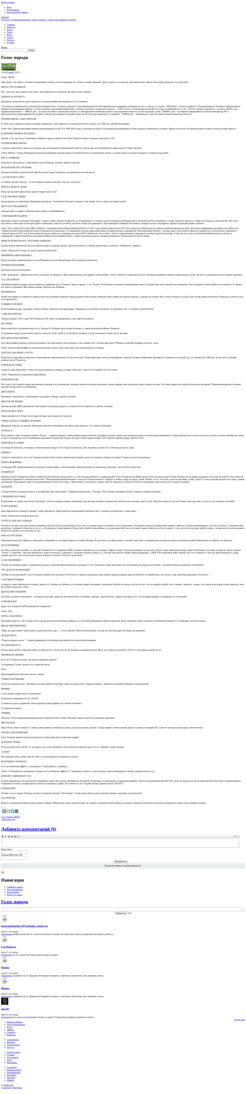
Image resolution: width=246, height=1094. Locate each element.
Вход (9, 7)
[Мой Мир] (16, 811)
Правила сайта (14, 1070)
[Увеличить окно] (238, 835)
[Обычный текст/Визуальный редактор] (235, 836)
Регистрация (13, 10)
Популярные (13, 892)
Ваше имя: (6, 849)
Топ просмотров (15, 889)
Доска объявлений (16, 1024)
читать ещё (239, 1020)
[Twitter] (12, 811)
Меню (4, 47)
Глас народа (12, 1057)
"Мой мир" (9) (8, 819)
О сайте (10, 42)
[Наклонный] (5, 836)
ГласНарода (8, 946)
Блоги (10, 30)
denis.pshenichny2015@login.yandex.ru (24, 926)
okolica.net (8, 1085)
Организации (13, 1045)
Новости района (15, 1022)
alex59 (5, 1009)
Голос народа (14, 901)
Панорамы (12, 1062)
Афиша (10, 1030)
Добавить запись (15, 887)
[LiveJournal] (20, 811)
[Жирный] (2, 836)
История (11, 1042)
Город (10, 32)
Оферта (10, 1080)
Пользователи (13, 1072)
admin (11, 72)
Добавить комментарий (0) (28, 828)
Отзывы (11, 1055)
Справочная (13, 1040)
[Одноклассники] (8, 811)
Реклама (11, 1077)
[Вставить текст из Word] (15, 836)
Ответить (6, 934)
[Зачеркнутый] (12, 836)
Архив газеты (13, 1052)
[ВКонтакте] (4, 811)
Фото (9, 35)
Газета (10, 37)
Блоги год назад (14, 895)
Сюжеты (11, 1032)
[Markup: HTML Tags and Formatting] (8, 70)
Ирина (5, 967)
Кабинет (5, 17)
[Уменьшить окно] (238, 837)
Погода (10, 40)
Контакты (11, 1075)
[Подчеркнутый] (9, 836)
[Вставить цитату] (18, 836)
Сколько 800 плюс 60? (12, 855)
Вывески (11, 1035)
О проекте (12, 1067)
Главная (11, 24)
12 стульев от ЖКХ (10, 817)
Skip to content (8, 2)
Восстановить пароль (17, 12)
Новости (11, 27)
